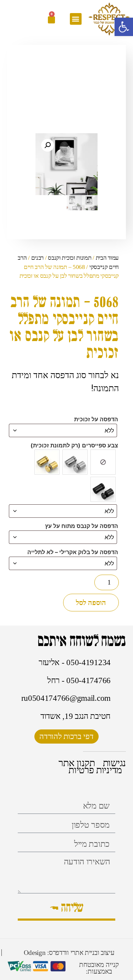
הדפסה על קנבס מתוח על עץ (81, 526)
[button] (76, 19)
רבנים (37, 257)
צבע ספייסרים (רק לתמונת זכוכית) (74, 445)
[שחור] (103, 489)
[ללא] (103, 462)
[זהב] (47, 462)
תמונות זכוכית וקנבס (69, 257)
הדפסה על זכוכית (96, 419)
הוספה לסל (91, 602)
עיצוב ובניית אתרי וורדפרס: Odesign (69, 952)
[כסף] (75, 462)
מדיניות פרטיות (95, 770)
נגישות (114, 763)
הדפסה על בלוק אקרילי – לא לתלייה (72, 552)
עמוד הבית (107, 257)
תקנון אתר (77, 763)
